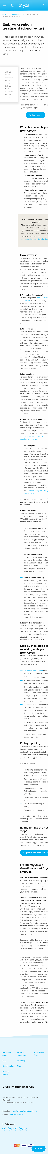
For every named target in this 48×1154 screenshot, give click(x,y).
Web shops (21, 1061)
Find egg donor (35, 115)
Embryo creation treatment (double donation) (9, 91)
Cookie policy (8, 1066)
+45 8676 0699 (17, 1114)
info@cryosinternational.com (24, 1111)
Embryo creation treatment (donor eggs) (9, 77)
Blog (19, 1066)
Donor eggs (16, 14)
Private (4, 14)
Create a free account (34, 671)
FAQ (4, 1061)
